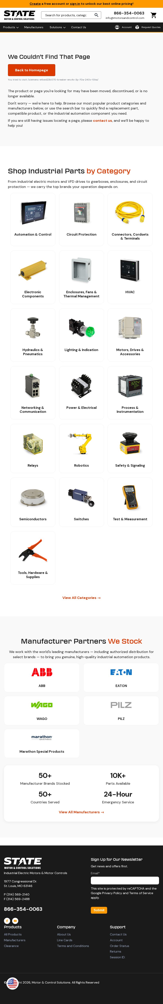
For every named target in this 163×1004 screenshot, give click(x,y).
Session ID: (117, 957)
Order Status (119, 946)
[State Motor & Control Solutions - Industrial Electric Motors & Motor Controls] (23, 863)
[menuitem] (10, 27)
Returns (115, 951)
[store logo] (19, 15)
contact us (102, 120)
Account (116, 940)
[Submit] (96, 15)
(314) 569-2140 (18, 894)
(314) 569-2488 (18, 899)
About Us (64, 934)
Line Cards (64, 940)
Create (35, 4)
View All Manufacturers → (81, 812)
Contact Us (118, 934)
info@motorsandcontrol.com (125, 18)
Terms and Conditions (73, 946)
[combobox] (71, 15)
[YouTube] (15, 921)
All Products (13, 934)
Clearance (11, 946)
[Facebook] (7, 921)
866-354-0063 (129, 13)
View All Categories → (81, 597)
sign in (75, 4)
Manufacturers (14, 940)
